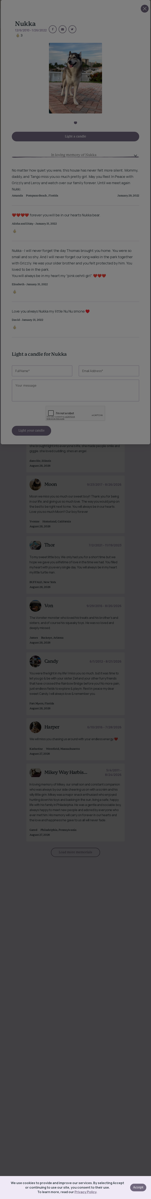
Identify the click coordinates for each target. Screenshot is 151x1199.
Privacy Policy (85, 1192)
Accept (138, 1187)
